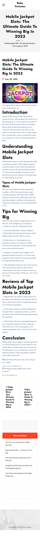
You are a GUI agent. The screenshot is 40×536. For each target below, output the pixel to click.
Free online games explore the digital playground (18, 474)
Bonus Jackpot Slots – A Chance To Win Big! (18, 451)
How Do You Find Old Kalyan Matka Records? (17, 443)
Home (18, 40)
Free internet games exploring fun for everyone (18, 459)
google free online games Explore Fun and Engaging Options (18, 466)
